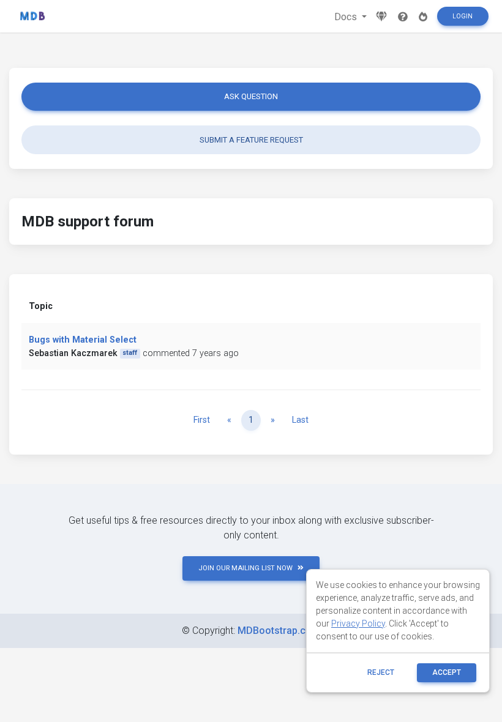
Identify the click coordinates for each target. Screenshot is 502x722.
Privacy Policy (358, 623)
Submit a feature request (251, 139)
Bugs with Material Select (83, 340)
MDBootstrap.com (279, 630)
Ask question (251, 96)
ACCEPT (446, 672)
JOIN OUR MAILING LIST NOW (245, 568)
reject (380, 672)
